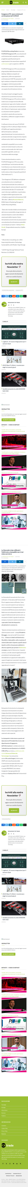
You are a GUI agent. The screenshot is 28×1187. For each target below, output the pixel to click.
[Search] (26, 2)
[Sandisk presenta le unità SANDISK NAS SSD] (14, 380)
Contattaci (3, 1125)
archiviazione (5, 64)
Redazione (3, 1134)
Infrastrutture (4, 1110)
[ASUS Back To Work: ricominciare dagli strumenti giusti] (14, 356)
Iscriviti (14, 282)
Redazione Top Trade (8, 18)
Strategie (3, 1107)
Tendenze (3, 1115)
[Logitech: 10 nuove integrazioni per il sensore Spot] (14, 332)
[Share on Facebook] (5, 23)
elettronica (22, 647)
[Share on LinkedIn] (19, 23)
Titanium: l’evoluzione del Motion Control (11, 491)
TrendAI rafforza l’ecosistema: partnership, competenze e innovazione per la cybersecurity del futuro (13, 431)
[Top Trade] (14, 2)
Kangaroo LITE (19, 290)
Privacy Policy (4, 1131)
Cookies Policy (4, 1128)
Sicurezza (3, 1113)
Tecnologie (3, 1104)
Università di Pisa (6, 819)
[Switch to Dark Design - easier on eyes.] (23, 2)
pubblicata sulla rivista (12, 753)
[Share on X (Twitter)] (12, 23)
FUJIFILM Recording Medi (8, 290)
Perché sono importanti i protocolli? (10, 472)
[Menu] (2, 2)
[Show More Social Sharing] (25, 23)
